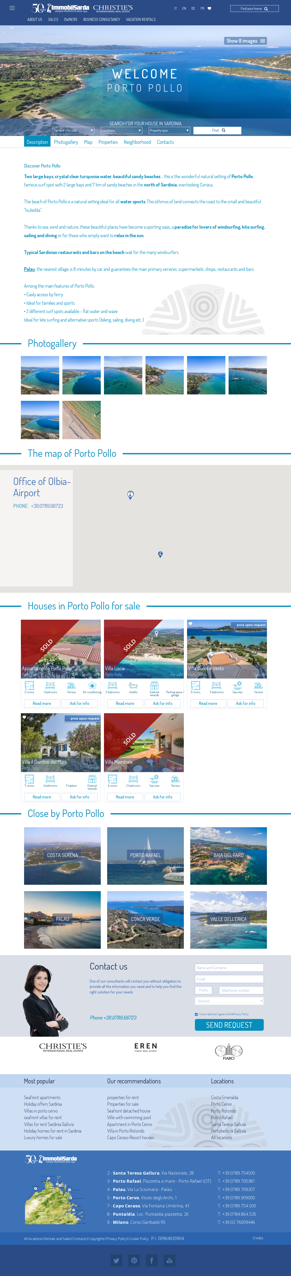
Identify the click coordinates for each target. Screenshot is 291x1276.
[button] (130, 495)
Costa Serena (62, 855)
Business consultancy (101, 19)
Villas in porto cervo (41, 1111)
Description (37, 142)
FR (202, 8)
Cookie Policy (138, 1238)
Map (88, 142)
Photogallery (66, 142)
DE (193, 8)
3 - (124, 1181)
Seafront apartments (42, 1097)
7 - (123, 1206)
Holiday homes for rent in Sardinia (52, 1131)
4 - (116, 1189)
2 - (133, 1173)
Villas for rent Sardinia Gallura (49, 1124)
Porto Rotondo (223, 1111)
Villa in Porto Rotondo (125, 1131)
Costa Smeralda (224, 1097)
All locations (221, 1137)
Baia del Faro (229, 855)
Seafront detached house (128, 1111)
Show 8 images (242, 40)
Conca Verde (145, 919)
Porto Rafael (145, 855)
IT (175, 8)
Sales (53, 19)
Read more (42, 703)
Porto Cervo (221, 1104)
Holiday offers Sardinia (43, 1104)
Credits (258, 1238)
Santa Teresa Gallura (228, 1124)
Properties (108, 142)
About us (34, 19)
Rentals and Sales (57, 1238)
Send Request (229, 1025)
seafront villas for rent (43, 1117)
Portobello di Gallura (228, 1131)
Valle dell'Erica (228, 919)
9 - (117, 1222)
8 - (121, 1214)
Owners (70, 19)
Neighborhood (137, 142)
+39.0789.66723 (119, 1017)
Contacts (165, 142)
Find (215, 130)
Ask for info (79, 703)
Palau (62, 919)
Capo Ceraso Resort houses (130, 1137)
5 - (123, 1198)
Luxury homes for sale (43, 1137)
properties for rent (123, 1097)
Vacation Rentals (141, 19)
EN (184, 8)
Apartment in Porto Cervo (129, 1124)
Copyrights (96, 1238)
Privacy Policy (241, 1014)
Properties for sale (123, 1104)
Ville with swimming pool (129, 1117)
